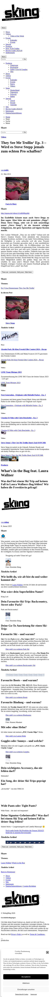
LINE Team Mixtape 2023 (11, 372)
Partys (12, 84)
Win (7, 107)
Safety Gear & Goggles (18, 69)
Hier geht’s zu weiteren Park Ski (17, 668)
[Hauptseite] (22, 22)
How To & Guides (12, 48)
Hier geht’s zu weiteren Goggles (18, 771)
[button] (47, 952)
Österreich (14, 92)
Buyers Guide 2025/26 (14, 51)
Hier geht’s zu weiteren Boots (16, 716)
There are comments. (17, 272)
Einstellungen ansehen (26, 989)
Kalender (13, 40)
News (8, 32)
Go (25, 59)
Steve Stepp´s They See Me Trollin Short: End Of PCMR (23, 443)
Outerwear (14, 65)
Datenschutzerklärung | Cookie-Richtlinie (21, 905)
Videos (8, 34)
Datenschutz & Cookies (21, 994)
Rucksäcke (14, 67)
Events (8, 38)
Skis (11, 72)
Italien (12, 96)
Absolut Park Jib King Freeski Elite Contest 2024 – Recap (24, 349)
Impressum (34, 994)
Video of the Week (17, 36)
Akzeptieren (25, 977)
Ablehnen (26, 983)
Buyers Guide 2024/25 (14, 109)
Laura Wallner (17, 585)
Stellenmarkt (10, 53)
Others (12, 86)
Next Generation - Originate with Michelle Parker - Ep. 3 (23, 395)
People (12, 103)
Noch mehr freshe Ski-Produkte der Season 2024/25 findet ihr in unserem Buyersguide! (25, 851)
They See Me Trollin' (26, 288)
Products (9, 46)
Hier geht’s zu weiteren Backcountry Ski (20, 684)
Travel (12, 101)
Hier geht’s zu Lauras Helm (16, 755)
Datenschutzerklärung (14, 113)
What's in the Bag (18, 882)
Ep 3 (2, 288)
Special (8, 44)
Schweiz (13, 94)
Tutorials (13, 105)
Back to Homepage (8, 891)
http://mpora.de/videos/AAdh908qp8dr (15, 213)
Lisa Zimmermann (11, 288)
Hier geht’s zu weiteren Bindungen (18, 734)
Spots (8, 88)
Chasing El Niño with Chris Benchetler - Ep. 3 (19, 418)
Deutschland (14, 90)
